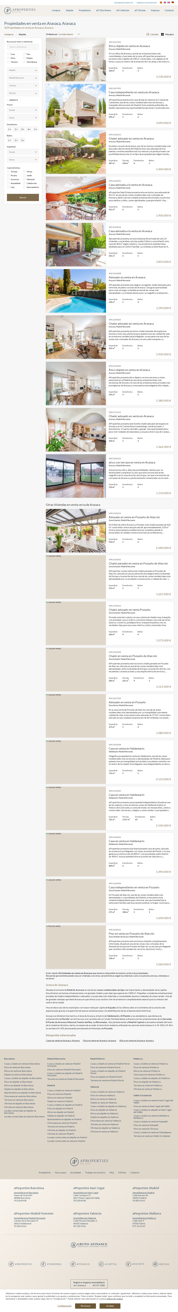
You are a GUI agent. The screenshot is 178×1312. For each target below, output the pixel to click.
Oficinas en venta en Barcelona (18, 1107)
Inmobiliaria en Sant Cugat (85, 1192)
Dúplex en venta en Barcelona (18, 1074)
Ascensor (15, 179)
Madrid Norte (97, 1058)
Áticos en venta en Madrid (59, 1097)
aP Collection (122, 10)
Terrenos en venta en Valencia (104, 1124)
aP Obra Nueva (103, 10)
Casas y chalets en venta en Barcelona (22, 1063)
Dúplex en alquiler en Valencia (104, 1117)
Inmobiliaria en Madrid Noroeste (29, 1218)
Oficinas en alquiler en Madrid (61, 1130)
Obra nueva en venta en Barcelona (20, 1096)
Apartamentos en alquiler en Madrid (64, 1119)
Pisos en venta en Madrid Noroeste (64, 1069)
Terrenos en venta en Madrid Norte (107, 1080)
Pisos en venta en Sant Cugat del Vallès (152, 1106)
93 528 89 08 (20, 1200)
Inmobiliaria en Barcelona (26, 1192)
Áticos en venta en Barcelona (18, 1071)
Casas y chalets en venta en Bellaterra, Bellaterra (151, 1116)
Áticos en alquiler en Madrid (60, 1112)
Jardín (29, 175)
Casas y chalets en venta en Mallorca (151, 1063)
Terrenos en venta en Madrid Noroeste (65, 1079)
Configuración (64, 1306)
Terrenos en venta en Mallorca (148, 1085)
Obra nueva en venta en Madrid (62, 1122)
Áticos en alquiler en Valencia (104, 1113)
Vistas (29, 171)
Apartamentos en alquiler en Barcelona (22, 1092)
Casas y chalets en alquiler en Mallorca (152, 1078)
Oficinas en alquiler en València (105, 1127)
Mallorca (138, 1058)
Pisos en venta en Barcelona (17, 1067)
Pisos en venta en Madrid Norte (105, 1067)
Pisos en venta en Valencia (102, 1095)
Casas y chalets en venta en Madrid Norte (110, 1063)
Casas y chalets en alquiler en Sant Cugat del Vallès (153, 1110)
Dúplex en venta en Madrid (60, 1101)
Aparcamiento (33, 187)
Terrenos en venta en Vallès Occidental (152, 1136)
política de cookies (115, 1299)
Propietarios (85, 10)
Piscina (14, 175)
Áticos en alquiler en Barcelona (18, 1085)
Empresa (155, 10)
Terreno (14, 62)
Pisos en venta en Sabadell (146, 1125)
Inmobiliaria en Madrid (143, 1192)
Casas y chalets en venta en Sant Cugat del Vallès (153, 1101)
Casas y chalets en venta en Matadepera (152, 1132)
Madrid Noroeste (56, 1058)
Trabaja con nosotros (147, 3)
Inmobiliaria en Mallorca (144, 1218)
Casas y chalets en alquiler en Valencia (108, 1106)
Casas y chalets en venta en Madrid (63, 1090)
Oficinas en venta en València (104, 1131)
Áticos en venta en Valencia (103, 1099)
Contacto (169, 10)
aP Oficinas (140, 10)
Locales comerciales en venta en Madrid (66, 1141)
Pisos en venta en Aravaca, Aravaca (99, 1040)
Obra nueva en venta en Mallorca (149, 1074)
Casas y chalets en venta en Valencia (107, 1091)
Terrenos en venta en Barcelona (19, 1099)
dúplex (30, 58)
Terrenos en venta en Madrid (60, 1126)
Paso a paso (60, 1172)
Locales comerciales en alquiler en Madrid (67, 1137)
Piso (28, 54)
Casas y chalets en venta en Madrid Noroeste (63, 1064)
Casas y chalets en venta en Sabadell (151, 1121)
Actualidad (75, 1172)
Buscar (23, 197)
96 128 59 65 (79, 1226)
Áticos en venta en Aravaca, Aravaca (136, 1040)
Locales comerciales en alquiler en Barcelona (20, 1111)
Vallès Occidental (142, 1095)
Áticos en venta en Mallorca (147, 1071)
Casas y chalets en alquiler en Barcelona (23, 1078)
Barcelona (9, 1058)
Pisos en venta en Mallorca (146, 1067)
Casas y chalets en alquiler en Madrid (64, 1104)
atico (13, 58)
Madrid (51, 1085)
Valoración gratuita (123, 3)
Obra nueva (32, 62)
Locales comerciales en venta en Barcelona (24, 1116)
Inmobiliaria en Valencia (84, 1218)
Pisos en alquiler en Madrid (60, 1108)
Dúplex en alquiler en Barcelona (19, 1089)
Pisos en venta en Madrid (59, 1094)
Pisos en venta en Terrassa (146, 1128)
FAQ (111, 1172)
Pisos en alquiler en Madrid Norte (106, 1076)
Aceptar (110, 1306)
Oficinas (122, 1172)
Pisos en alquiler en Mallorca (147, 1081)
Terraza (14, 171)
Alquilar (69, 10)
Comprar (56, 10)
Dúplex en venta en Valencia (103, 1102)
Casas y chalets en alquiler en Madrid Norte (107, 1072)
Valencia (94, 1086)
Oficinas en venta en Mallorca (148, 1089)
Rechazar (85, 1306)
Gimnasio (31, 179)
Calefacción (32, 183)
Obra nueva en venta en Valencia (105, 1120)
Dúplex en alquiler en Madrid (61, 1115)
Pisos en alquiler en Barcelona (18, 1081)
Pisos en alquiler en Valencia (103, 1109)
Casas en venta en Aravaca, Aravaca (63, 1040)
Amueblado (16, 183)
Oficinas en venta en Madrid (60, 1133)
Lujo (12, 187)
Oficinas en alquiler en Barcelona (19, 1103)
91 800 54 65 (139, 1200)
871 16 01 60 (139, 1226)
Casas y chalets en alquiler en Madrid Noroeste (64, 1074)
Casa (13, 54)
